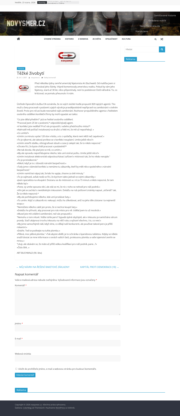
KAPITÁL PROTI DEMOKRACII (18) (99, 267)
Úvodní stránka (52, 39)
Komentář (21, 285)
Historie (69, 39)
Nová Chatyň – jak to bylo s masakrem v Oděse (59, 3)
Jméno (19, 323)
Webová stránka (23, 353)
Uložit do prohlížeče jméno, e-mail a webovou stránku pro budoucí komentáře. (57, 368)
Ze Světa (97, 39)
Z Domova (83, 39)
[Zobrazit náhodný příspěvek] (162, 39)
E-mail (19, 338)
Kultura (126, 39)
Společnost (111, 39)
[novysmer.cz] (90, 13)
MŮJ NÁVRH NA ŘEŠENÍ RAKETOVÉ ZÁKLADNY (42, 267)
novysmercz (35, 77)
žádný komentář (50, 77)
